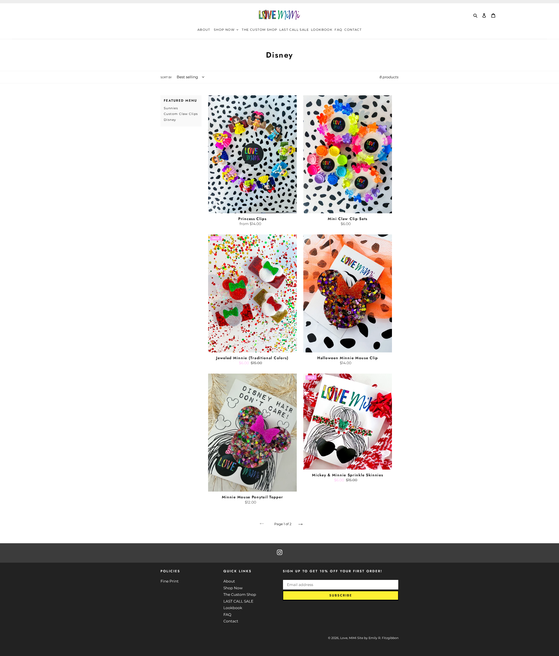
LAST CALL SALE (238, 601)
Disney (170, 120)
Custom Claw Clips (181, 114)
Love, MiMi (348, 638)
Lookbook (232, 608)
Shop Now (233, 588)
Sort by (166, 77)
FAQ (227, 614)
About (229, 581)
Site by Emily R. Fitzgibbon (378, 638)
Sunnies (171, 108)
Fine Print (169, 581)
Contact (230, 621)
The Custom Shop (239, 594)
